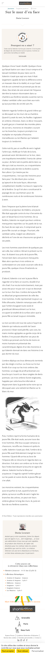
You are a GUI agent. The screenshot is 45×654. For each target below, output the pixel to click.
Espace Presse (10, 635)
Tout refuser (23, 651)
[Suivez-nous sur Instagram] (21, 640)
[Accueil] (25, 3)
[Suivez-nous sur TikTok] (24, 640)
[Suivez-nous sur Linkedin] (18, 640)
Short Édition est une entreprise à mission (22, 602)
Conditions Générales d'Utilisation (27, 635)
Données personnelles (25, 638)
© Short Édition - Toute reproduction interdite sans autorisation (22, 516)
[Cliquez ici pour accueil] (22, 609)
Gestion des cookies (10, 638)
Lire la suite (22, 56)
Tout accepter (8, 651)
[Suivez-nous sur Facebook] (27, 640)
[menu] (3, 3)
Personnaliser (38, 651)
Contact (37, 638)
